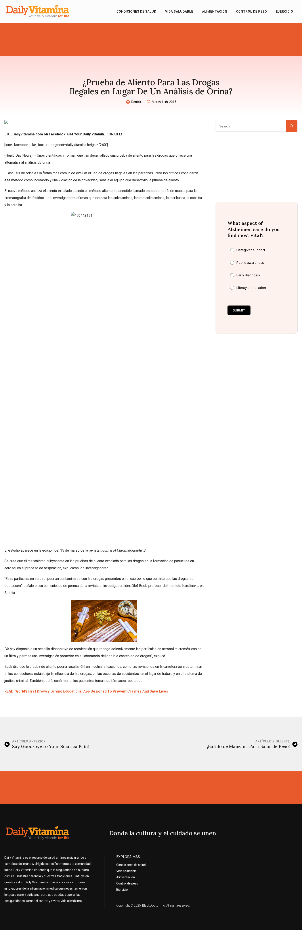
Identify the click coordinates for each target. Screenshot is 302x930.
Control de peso (251, 11)
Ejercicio (284, 11)
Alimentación (214, 11)
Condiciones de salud (136, 11)
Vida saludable (179, 11)
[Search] (291, 126)
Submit (239, 310)
